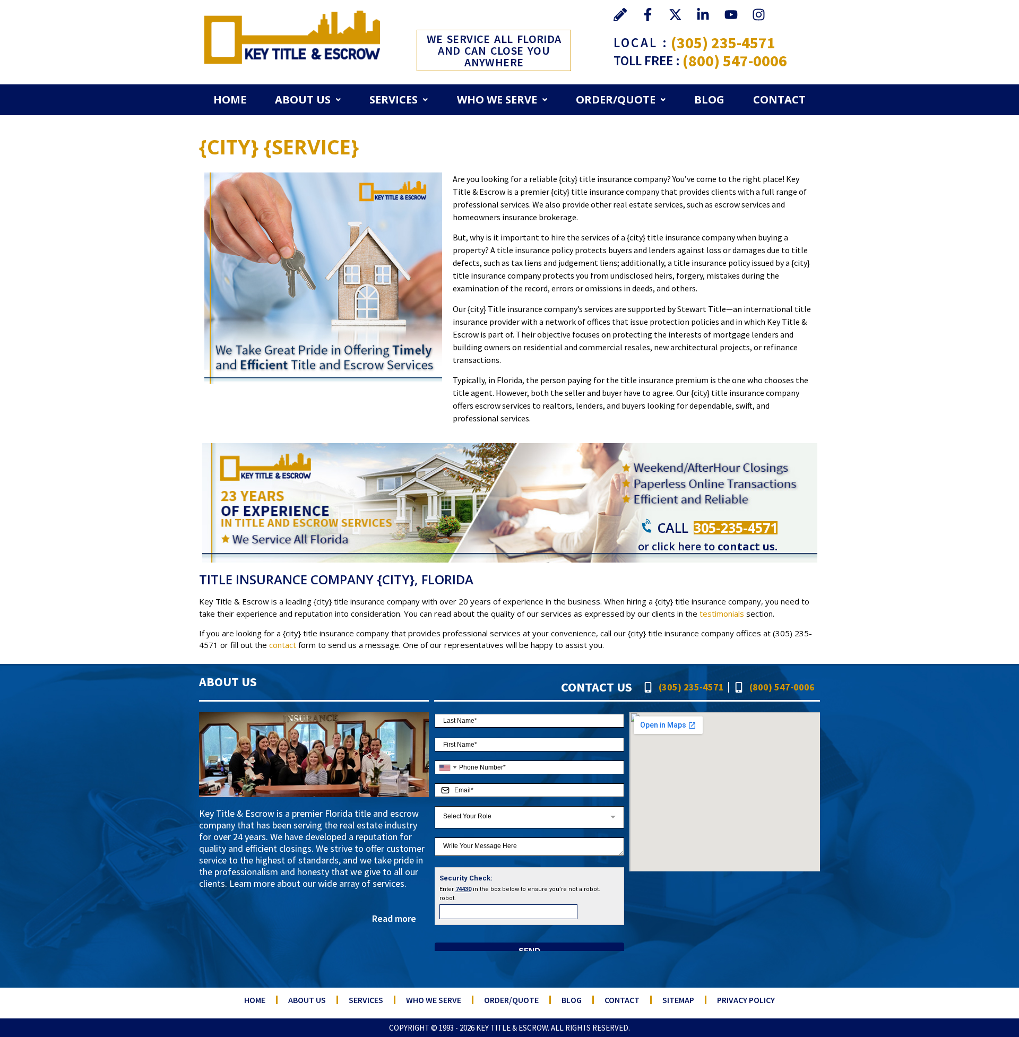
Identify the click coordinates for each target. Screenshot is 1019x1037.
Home (229, 99)
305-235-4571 (736, 527)
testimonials (722, 613)
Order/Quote (615, 99)
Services (393, 99)
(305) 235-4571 (723, 42)
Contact (779, 99)
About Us (303, 99)
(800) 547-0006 (735, 60)
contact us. (748, 546)
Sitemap (678, 1000)
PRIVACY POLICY (746, 1000)
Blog (709, 99)
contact (282, 645)
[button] (308, 99)
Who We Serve (497, 99)
